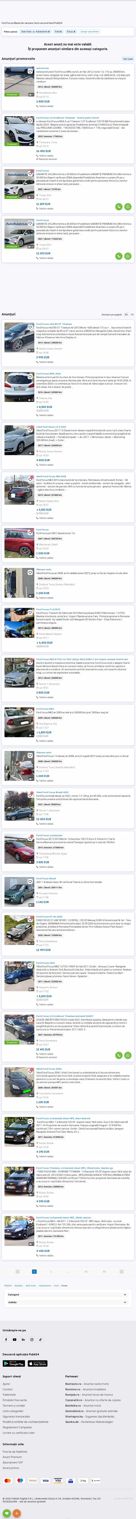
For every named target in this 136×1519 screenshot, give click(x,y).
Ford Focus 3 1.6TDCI (48, 609)
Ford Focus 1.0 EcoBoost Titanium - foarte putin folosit (67, 117)
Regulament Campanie (17, 1427)
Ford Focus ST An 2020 (49, 916)
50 (132, 314)
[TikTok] (40, 1339)
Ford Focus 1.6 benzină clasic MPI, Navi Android (63, 1118)
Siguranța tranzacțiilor (16, 1416)
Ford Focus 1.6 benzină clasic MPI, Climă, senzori (63, 1217)
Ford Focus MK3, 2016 (48, 373)
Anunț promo (11, 1468)
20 (126, 314)
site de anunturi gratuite (32, 1501)
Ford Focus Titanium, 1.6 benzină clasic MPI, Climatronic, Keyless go (74, 1168)
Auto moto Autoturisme (34, 31)
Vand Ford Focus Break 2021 (52, 792)
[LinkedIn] (23, 1339)
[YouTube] (14, 1339)
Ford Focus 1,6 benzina (49, 835)
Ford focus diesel (46, 878)
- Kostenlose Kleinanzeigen (89, 1421)
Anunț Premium (12, 1457)
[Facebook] (6, 1339)
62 (86, 1271)
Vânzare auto (43, 569)
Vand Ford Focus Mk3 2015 (51, 476)
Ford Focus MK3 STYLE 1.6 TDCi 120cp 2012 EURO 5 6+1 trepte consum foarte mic (82, 659)
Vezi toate (128, 59)
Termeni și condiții (14, 1405)
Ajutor (6, 1384)
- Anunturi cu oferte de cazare (93, 1400)
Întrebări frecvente (15, 1400)
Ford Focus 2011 (45, 963)
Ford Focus (42, 170)
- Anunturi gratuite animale (91, 1411)
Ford (57, 31)
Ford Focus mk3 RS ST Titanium (54, 324)
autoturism (42, 68)
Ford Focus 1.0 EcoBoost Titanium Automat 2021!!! (64, 1016)
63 (104, 1271)
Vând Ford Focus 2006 (49, 1068)
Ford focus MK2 (45, 709)
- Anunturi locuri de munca (89, 1394)
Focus (70, 31)
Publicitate (9, 1394)
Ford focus (42, 529)
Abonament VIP (13, 1462)
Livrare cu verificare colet (19, 1432)
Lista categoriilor (13, 1411)
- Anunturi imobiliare (85, 1389)
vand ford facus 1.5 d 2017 (51, 426)
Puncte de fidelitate (15, 1451)
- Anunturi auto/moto (87, 1384)
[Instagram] (32, 1339)
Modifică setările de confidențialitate (25, 1421)
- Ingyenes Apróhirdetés (89, 1416)
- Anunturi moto (83, 1405)
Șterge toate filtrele (90, 31)
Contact (8, 1389)
